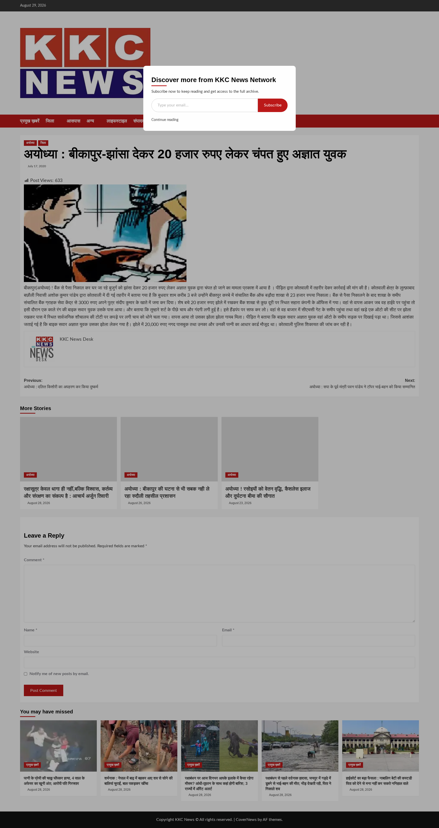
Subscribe (272, 105)
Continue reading (164, 120)
